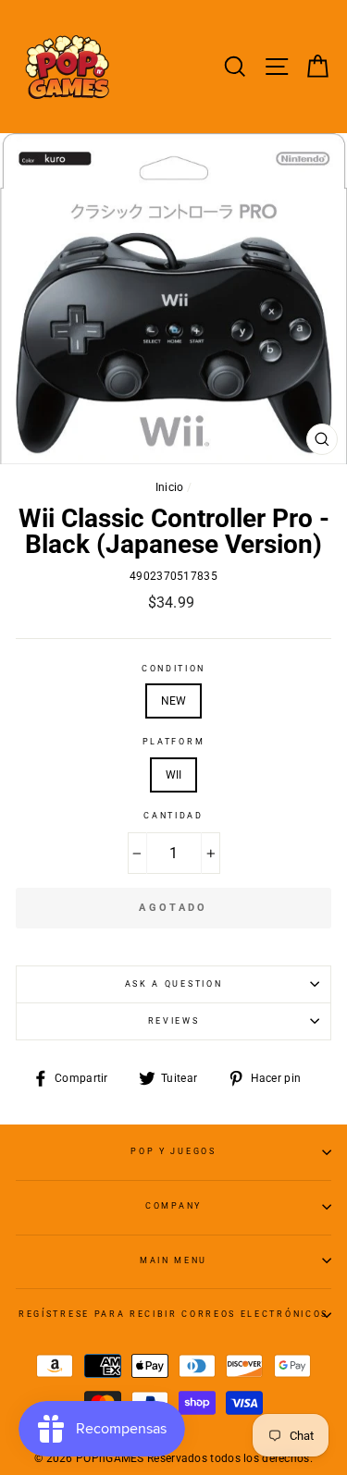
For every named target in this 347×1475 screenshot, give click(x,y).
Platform (173, 741)
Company (173, 1206)
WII (174, 774)
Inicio (169, 487)
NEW (174, 700)
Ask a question (174, 984)
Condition (173, 668)
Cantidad (173, 815)
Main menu (173, 1260)
